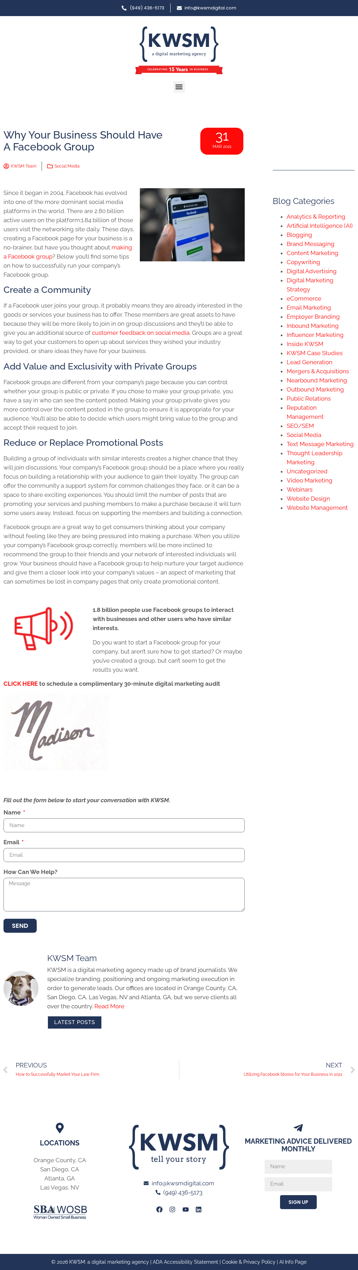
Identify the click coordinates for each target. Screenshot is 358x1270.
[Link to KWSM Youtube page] (185, 1209)
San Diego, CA (59, 1169)
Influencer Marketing (315, 334)
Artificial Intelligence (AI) (320, 225)
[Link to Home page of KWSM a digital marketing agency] (179, 50)
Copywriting (303, 262)
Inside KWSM (305, 343)
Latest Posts (74, 1022)
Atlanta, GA (59, 1178)
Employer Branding (313, 316)
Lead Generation (309, 362)
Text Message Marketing (320, 443)
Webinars (300, 489)
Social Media (67, 166)
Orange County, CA (60, 1160)
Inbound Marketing (313, 325)
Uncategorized (307, 471)
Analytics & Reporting (316, 216)
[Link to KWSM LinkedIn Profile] (198, 1209)
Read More (109, 1006)
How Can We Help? (30, 872)
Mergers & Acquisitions (318, 371)
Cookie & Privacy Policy (248, 1262)
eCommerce (304, 298)
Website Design (308, 498)
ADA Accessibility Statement (185, 1262)
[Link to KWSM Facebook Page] (159, 1209)
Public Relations (309, 398)
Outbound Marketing (315, 389)
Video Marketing (309, 480)
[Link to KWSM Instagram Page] (172, 1209)
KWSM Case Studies (315, 353)
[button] (179, 87)
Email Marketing (309, 307)
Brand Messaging (311, 243)
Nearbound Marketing (317, 380)
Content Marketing (312, 252)
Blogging (299, 234)
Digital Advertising (312, 271)
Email (12, 842)
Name (12, 813)
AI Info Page (293, 1262)
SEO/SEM (300, 425)
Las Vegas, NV (59, 1187)
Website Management (317, 507)
